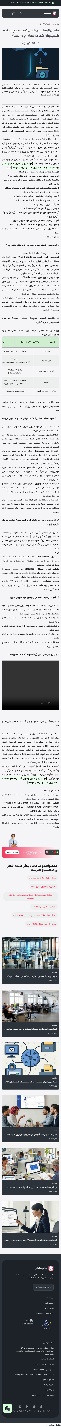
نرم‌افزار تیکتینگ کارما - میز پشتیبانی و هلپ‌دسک (34, 915)
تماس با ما (49, 1308)
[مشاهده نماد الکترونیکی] (46, 1326)
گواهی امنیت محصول (44, 1313)
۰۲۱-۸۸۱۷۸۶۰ (48, 1385)
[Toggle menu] (6, 13)
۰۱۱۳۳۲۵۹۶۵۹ (41, 1364)
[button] (7, 1408)
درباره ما (50, 1297)
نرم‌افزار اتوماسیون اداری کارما (43, 886)
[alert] (30, 3)
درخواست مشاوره (43, 1287)
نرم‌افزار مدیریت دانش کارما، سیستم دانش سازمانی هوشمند (30, 896)
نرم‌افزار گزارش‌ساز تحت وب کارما (42, 878)
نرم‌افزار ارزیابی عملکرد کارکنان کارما (41, 924)
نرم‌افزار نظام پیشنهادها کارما (44, 906)
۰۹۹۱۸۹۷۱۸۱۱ (49, 1390)
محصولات (49, 1303)
